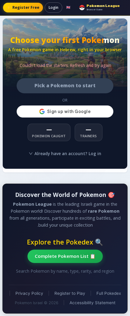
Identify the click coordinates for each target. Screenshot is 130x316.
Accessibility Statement (92, 302)
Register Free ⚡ (23, 7)
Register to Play (69, 293)
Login (53, 7)
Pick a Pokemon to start (65, 85)
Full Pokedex (108, 293)
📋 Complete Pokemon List (65, 256)
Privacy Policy (29, 293)
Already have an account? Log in (67, 153)
